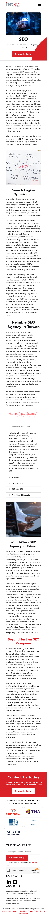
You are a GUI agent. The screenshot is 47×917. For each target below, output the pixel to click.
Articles (15, 911)
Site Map (23, 911)
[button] (39, 5)
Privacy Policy (33, 911)
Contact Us (6, 911)
